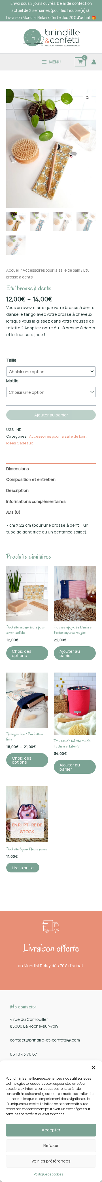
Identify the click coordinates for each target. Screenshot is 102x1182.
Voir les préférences (51, 1161)
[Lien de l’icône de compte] (93, 61)
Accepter (51, 1130)
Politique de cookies (48, 1174)
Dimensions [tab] (17, 468)
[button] (93, 1067)
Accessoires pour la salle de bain (51, 270)
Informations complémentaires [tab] (36, 501)
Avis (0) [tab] (13, 512)
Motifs (12, 380)
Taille (11, 360)
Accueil (13, 270)
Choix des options (21, 653)
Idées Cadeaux (19, 443)
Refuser (51, 1145)
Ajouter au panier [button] (70, 653)
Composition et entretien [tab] (31, 479)
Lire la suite (23, 867)
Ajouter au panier (51, 415)
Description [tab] (17, 490)
